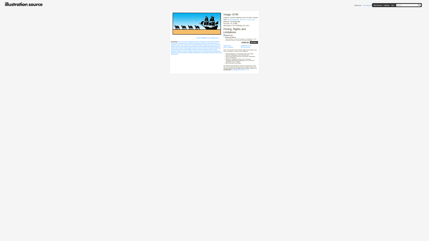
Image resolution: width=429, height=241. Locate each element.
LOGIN (365, 5)
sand (200, 51)
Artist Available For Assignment (207, 38)
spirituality (174, 52)
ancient (180, 42)
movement (199, 49)
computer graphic (197, 45)
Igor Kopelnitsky (233, 19)
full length (184, 48)
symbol (179, 52)
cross (211, 45)
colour (190, 45)
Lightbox (387, 5)
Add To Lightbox (228, 47)
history (199, 48)
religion (190, 51)
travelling (217, 52)
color (178, 45)
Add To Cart (227, 45)
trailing (190, 52)
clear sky (216, 43)
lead (185, 49)
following (214, 46)
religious (195, 51)
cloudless (174, 45)
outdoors (173, 51)
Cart (392, 5)
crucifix (216, 45)
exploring (201, 46)
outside (179, 51)
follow (209, 46)
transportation (196, 52)
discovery (183, 46)
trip (221, 52)
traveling (211, 52)
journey (181, 49)
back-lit (173, 43)
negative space (207, 49)
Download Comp (246, 45)
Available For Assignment (247, 19)
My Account (378, 5)
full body (178, 48)
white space (174, 54)
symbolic (184, 52)
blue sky (178, 43)
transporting (204, 52)
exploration (195, 46)
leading (189, 49)
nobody (214, 49)
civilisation (203, 43)
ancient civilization (200, 42)
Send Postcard (245, 47)
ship (203, 51)
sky (212, 51)
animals (212, 42)
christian (190, 43)
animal (208, 42)
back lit (218, 42)
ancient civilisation (188, 42)
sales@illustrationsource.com (241, 69)
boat (182, 43)
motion (194, 49)
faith (206, 46)
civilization (210, 43)
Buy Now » (254, 42)
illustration (211, 48)
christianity (196, 43)
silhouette (208, 51)
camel (186, 43)
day (219, 45)
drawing (188, 46)
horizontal (205, 48)
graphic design (192, 48)
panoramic (184, 51)
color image (184, 45)
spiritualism (217, 51)
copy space (206, 45)
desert (178, 46)
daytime (173, 46)
